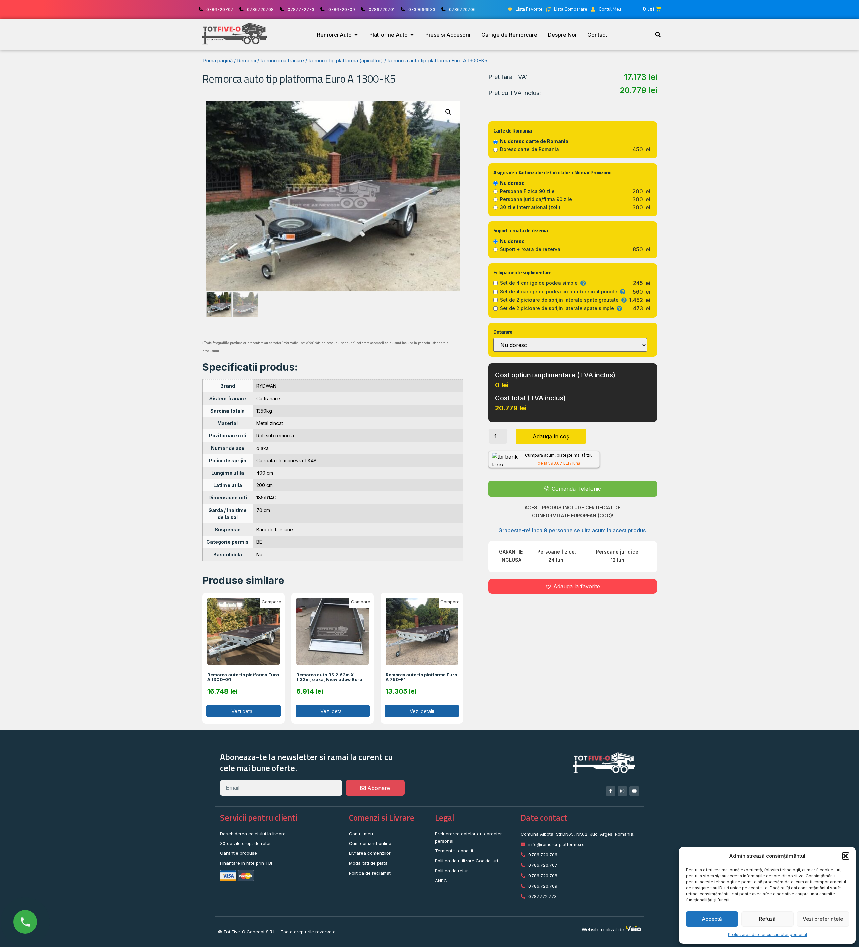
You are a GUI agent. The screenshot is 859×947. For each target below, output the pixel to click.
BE (259, 542)
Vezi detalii (243, 711)
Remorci (246, 61)
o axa (262, 448)
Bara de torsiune (274, 529)
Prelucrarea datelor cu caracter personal (767, 934)
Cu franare (268, 398)
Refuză (767, 919)
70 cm (263, 510)
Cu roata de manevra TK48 (286, 460)
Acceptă (712, 919)
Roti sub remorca (275, 435)
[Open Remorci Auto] (356, 35)
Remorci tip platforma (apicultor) (345, 61)
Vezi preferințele (823, 919)
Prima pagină (218, 61)
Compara (271, 601)
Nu (259, 554)
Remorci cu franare (282, 61)
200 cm (264, 485)
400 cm (264, 473)
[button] (845, 856)
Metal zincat (269, 423)
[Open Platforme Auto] (412, 35)
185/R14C (266, 498)
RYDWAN (266, 386)
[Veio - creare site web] (633, 929)
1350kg (264, 411)
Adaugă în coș (551, 436)
